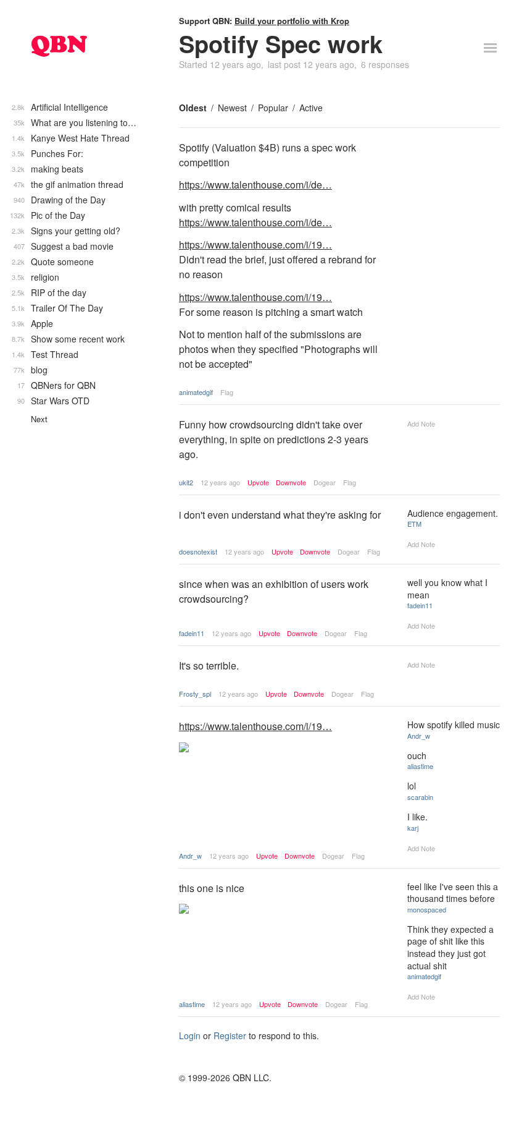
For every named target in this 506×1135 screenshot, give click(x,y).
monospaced (426, 909)
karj (412, 828)
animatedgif (196, 392)
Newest (232, 107)
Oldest (193, 107)
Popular (273, 107)
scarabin (420, 797)
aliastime (420, 766)
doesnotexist (198, 551)
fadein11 (191, 633)
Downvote (291, 482)
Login (190, 1035)
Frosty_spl (195, 694)
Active (311, 107)
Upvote (258, 482)
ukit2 (186, 482)
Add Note (421, 423)
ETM (414, 524)
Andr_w (190, 856)
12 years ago (220, 482)
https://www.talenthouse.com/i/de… (255, 184)
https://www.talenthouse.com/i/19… (255, 244)
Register (230, 1035)
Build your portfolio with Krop (291, 21)
